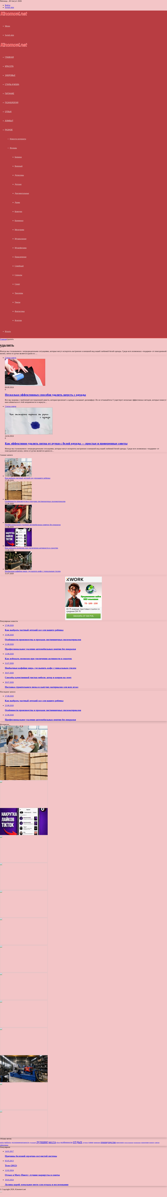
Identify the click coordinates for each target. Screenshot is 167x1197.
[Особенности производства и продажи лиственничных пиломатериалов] (18, 499)
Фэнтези (18, 320)
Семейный (19, 266)
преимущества (108, 1142)
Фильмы (13, 148)
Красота (9, 66)
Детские (18, 184)
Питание (9, 93)
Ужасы (17, 302)
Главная (3, 339)
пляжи (90, 1142)
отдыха (85, 1142)
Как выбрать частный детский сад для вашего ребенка (27, 478)
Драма (17, 202)
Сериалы (18, 275)
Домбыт (9, 121)
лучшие (42, 1142)
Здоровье (10, 75)
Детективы (19, 175)
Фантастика (20, 311)
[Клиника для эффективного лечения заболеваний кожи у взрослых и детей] (24, 1109)
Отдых (8, 112)
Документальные (22, 193)
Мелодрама (19, 230)
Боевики (18, 157)
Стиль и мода (12, 84)
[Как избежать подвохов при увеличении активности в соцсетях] (18, 546)
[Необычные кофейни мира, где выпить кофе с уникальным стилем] (18, 569)
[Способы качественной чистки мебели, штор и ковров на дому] (24, 889)
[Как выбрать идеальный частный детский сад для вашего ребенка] (24, 1027)
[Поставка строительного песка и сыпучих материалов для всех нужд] (24, 917)
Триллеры (19, 293)
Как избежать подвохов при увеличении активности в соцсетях (31, 548)
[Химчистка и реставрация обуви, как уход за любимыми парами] (24, 944)
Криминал (19, 221)
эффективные (4, 1145)
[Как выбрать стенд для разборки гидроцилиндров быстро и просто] (24, 1054)
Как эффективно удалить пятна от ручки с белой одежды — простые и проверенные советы (66, 443)
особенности (66, 1142)
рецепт (151, 1142)
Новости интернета (18, 139)
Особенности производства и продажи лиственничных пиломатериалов (35, 501)
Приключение (20, 257)
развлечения (145, 1142)
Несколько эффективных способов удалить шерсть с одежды (45, 394)
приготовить (120, 1142)
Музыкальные (20, 239)
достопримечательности (20, 1142)
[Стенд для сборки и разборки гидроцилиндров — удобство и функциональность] (24, 1082)
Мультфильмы (21, 248)
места (52, 1142)
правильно (97, 1142)
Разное (9, 130)
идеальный (33, 1142)
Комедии (18, 211)
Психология (11, 103)
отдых (77, 1142)
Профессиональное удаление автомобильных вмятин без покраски (33, 525)
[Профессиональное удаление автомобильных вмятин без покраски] (18, 522)
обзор (58, 1142)
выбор (2, 1142)
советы (157, 1142)
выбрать (7, 1142)
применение (137, 1142)
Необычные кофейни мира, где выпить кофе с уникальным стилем (33, 571)
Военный (18, 166)
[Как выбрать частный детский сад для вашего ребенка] (18, 476)
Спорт (17, 284)
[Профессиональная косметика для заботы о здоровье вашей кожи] (24, 999)
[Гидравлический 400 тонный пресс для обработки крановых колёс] (24, 1136)
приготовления (128, 1142)
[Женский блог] (13, 15)
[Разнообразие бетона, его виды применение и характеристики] (24, 972)
